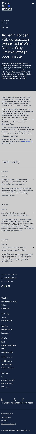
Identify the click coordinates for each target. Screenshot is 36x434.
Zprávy (3, 317)
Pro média (4, 420)
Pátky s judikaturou (7, 368)
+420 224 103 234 (10, 278)
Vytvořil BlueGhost (7, 413)
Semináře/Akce (6, 320)
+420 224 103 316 (10, 274)
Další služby (5, 308)
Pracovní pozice (6, 329)
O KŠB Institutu (6, 361)
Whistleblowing (6, 417)
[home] (7, 6)
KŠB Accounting (6, 383)
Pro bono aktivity (7, 352)
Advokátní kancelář (7, 380)
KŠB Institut (5, 387)
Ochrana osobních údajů (8, 424)
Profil (3, 342)
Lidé (2, 377)
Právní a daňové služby (9, 301)
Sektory (4, 305)
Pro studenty (5, 333)
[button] (33, 4)
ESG (2, 349)
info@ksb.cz (8, 281)
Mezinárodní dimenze (8, 345)
